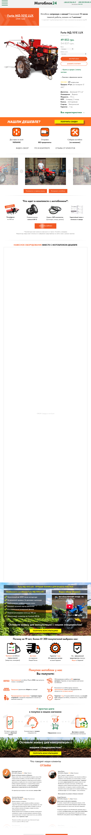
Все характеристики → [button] (73, 112)
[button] (74, 59)
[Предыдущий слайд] (21, 171)
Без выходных (77, 4)
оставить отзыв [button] (75, 82)
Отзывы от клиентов (65, 148)
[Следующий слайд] (69, 171)
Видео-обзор (22, 148)
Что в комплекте (42, 148)
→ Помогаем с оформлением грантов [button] (71, 77)
